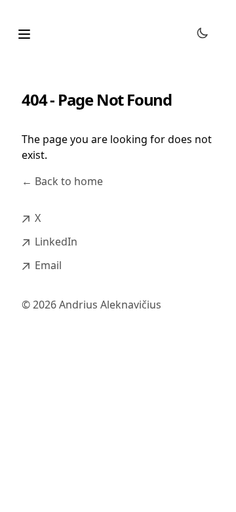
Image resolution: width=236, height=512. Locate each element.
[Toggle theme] (202, 33)
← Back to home (62, 181)
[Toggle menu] (24, 34)
